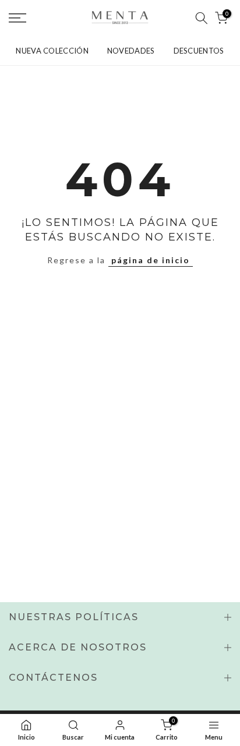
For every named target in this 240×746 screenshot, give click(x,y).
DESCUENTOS (199, 50)
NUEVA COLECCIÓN (52, 50)
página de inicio (150, 260)
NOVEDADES (131, 50)
